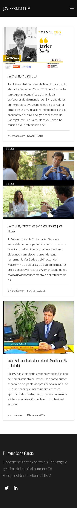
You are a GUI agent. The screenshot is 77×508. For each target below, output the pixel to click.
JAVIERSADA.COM (16, 8)
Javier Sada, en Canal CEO (22, 76)
